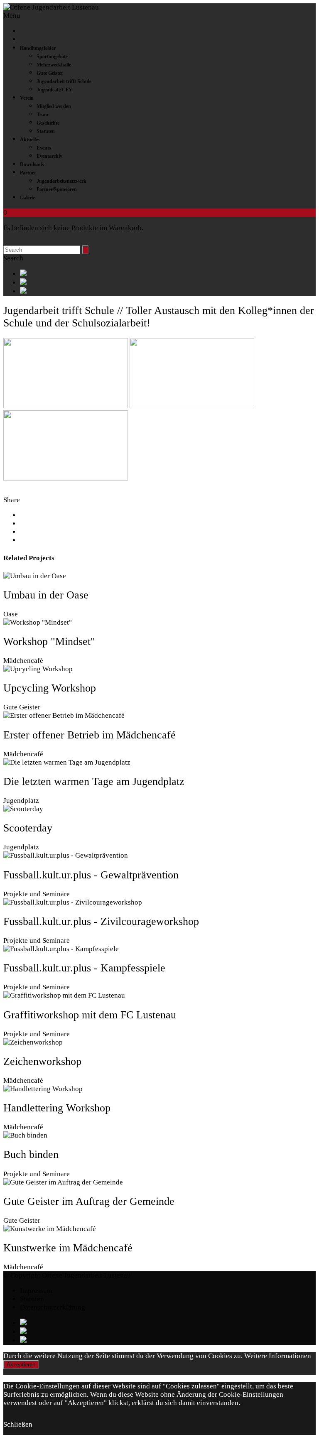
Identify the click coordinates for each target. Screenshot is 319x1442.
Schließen (17, 1424)
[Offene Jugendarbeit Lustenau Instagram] (168, 291)
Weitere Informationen (277, 1356)
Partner (28, 173)
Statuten (46, 131)
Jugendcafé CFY (54, 90)
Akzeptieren (21, 1364)
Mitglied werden (54, 106)
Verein (27, 98)
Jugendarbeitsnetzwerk (61, 181)
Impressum (36, 1291)
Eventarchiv (49, 156)
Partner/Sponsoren (57, 189)
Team (42, 115)
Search (13, 258)
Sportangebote (52, 56)
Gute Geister (50, 73)
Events (44, 148)
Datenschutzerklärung (52, 1307)
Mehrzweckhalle (54, 65)
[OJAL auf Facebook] (168, 274)
